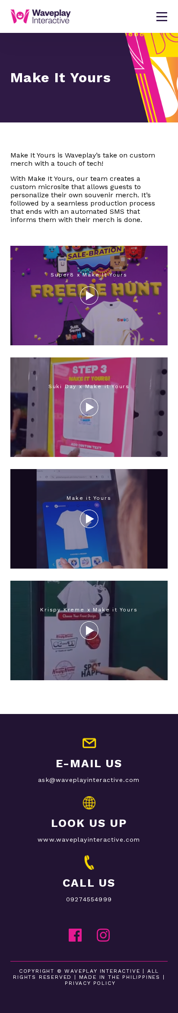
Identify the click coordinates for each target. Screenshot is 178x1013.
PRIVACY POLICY (90, 983)
